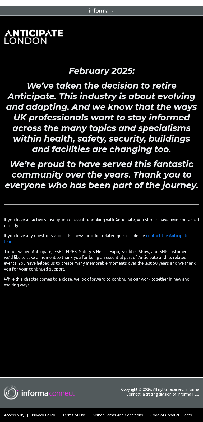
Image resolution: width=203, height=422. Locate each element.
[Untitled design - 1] (39, 392)
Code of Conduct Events (171, 414)
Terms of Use (74, 414)
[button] (101, 10)
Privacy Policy (43, 414)
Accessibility (14, 414)
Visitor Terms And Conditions (118, 414)
